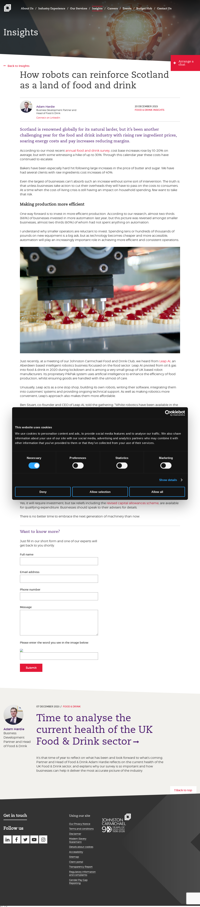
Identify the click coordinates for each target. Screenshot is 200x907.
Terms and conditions (81, 828)
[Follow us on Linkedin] (8, 839)
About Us (27, 8)
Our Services (78, 8)
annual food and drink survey (87, 150)
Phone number (30, 589)
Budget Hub (144, 8)
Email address (29, 572)
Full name (26, 554)
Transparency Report (81, 866)
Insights (97, 8)
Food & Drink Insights (149, 109)
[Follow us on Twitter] (25, 839)
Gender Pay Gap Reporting (78, 882)
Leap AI (165, 361)
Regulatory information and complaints (82, 873)
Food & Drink (72, 706)
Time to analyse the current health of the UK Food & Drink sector (94, 729)
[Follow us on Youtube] (34, 839)
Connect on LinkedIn (48, 117)
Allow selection (100, 491)
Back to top (184, 790)
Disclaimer (75, 833)
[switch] (78, 465)
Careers (112, 8)
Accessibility (76, 851)
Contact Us (164, 8)
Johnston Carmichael (7, 8)
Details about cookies (81, 846)
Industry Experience (51, 8)
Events (127, 8)
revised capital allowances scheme (133, 503)
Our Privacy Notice (79, 823)
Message (26, 607)
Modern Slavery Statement (77, 840)
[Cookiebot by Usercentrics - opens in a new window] (168, 413)
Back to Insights (18, 66)
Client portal (76, 861)
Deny (42, 491)
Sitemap (74, 856)
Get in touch (15, 815)
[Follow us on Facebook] (16, 839)
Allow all (157, 491)
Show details (168, 480)
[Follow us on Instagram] (43, 839)
